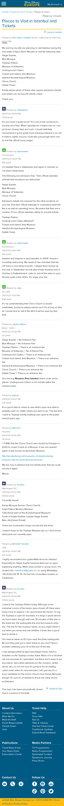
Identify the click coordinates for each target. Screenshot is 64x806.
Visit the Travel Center (43, 726)
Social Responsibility (12, 722)
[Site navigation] (4, 3)
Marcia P (16, 428)
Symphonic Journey (42, 757)
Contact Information (12, 713)
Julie (19, 288)
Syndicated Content (42, 754)
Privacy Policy (20, 803)
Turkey (29, 12)
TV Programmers (40, 747)
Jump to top (55, 688)
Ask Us (35, 719)
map (21, 783)
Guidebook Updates (42, 729)
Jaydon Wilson (19, 324)
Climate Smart (9, 726)
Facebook (34, 783)
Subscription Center (12, 754)
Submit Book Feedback (44, 732)
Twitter (51, 791)
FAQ (34, 713)
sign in (52, 16)
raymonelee (22, 151)
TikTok (34, 791)
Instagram (42, 783)
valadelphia (22, 110)
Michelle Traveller (20, 544)
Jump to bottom (54, 32)
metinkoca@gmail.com (26, 570)
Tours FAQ (37, 716)
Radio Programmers (42, 751)
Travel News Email (11, 747)
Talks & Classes (40, 722)
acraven (20, 484)
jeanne (15, 395)
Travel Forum (17, 12)
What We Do (8, 716)
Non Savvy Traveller (21, 37)
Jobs (4, 729)
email (4, 783)
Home (5, 12)
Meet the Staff (9, 719)
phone (12, 783)
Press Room (38, 760)
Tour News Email (10, 751)
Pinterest (42, 791)
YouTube (51, 783)
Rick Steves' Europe (32, 3)
